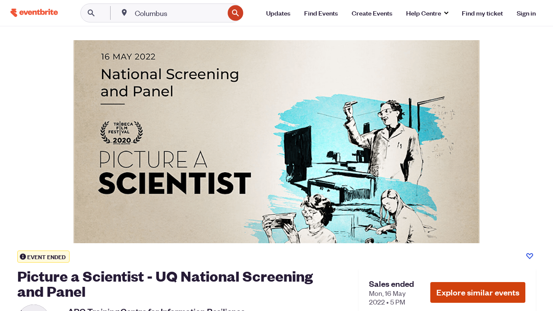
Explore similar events (477, 292)
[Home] (34, 12)
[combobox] (179, 13)
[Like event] (530, 256)
